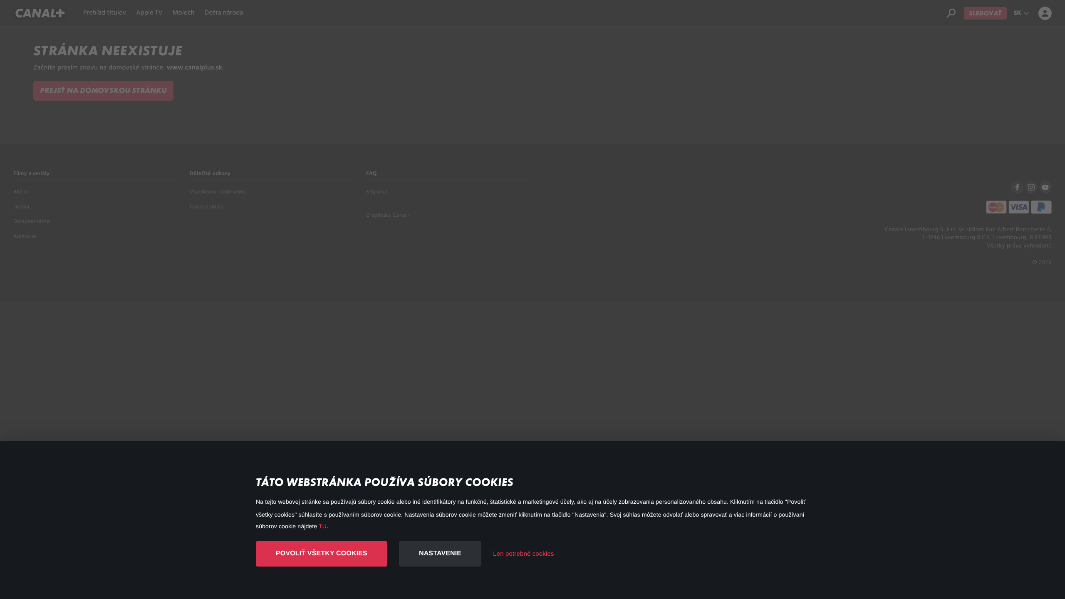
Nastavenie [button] (440, 553)
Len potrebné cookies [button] (523, 553)
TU (323, 526)
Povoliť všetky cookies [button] (321, 553)
